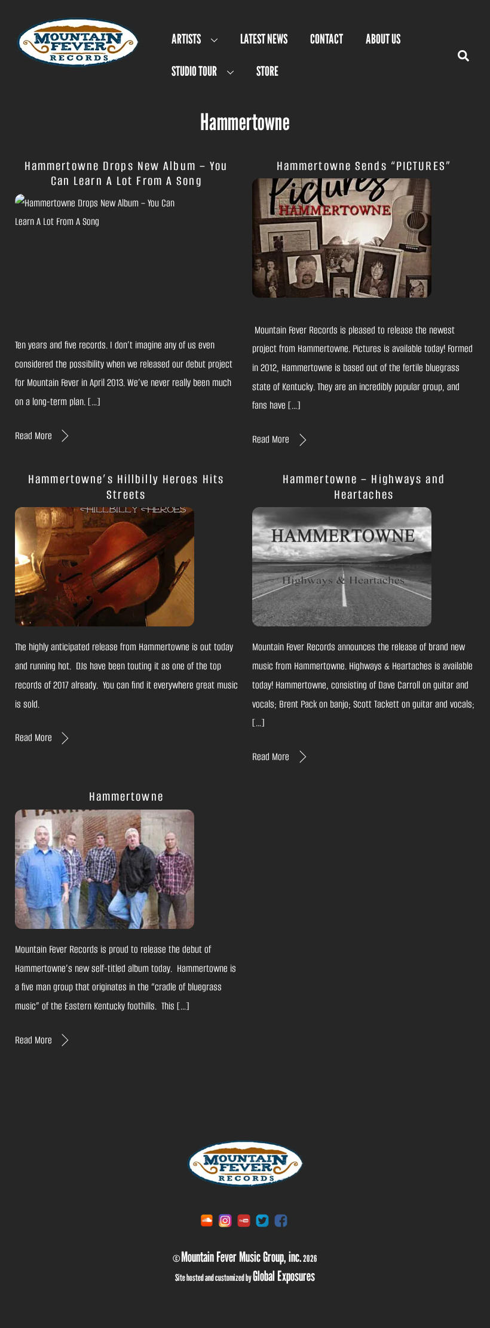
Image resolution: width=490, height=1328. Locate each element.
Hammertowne (126, 796)
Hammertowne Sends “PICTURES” (364, 165)
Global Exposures (284, 1275)
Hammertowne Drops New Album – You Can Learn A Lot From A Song (126, 173)
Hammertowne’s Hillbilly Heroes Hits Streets (126, 486)
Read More (33, 436)
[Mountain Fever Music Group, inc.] (77, 63)
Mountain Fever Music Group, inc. (241, 1256)
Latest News (263, 39)
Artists (186, 39)
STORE (267, 71)
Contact (326, 39)
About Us (383, 39)
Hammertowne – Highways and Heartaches (364, 486)
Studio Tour (194, 71)
